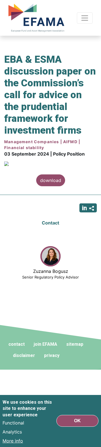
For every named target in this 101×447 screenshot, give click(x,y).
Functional (13, 423)
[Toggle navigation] (85, 18)
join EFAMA (45, 344)
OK (77, 420)
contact (16, 344)
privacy (51, 355)
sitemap (74, 344)
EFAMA (37, 17)
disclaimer (24, 355)
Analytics (12, 432)
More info (13, 441)
